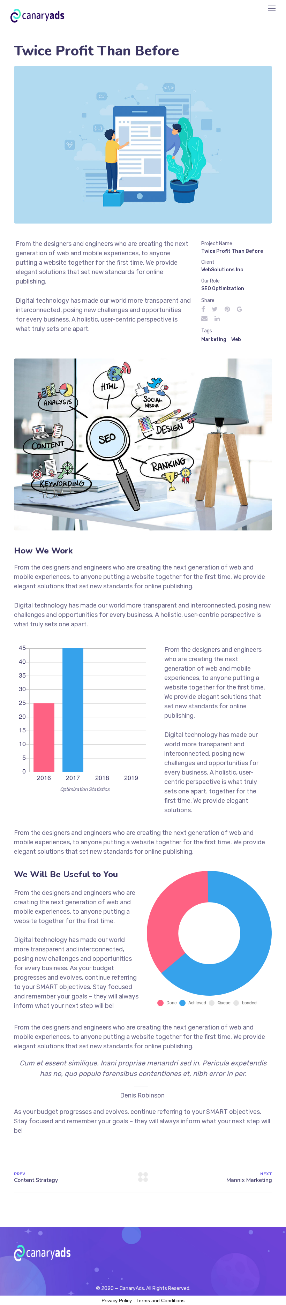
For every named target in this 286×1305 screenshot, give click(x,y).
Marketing (213, 339)
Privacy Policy (116, 1300)
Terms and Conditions (160, 1300)
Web (236, 339)
